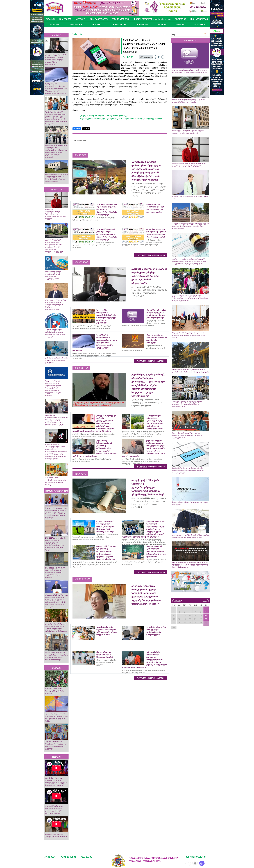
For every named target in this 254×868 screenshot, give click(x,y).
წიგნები (180, 24)
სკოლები (80, 19)
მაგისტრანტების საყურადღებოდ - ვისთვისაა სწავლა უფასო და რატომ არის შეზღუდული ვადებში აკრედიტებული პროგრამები (56, 88)
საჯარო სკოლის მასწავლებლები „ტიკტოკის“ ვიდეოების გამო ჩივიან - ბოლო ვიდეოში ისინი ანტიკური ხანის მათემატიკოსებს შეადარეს (189, 261)
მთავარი (51, 19)
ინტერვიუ (97, 24)
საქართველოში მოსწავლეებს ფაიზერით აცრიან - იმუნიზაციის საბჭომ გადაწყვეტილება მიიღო (121, 118)
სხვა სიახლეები (199, 19)
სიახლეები (65, 19)
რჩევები (162, 24)
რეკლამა (86, 856)
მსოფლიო (180, 19)
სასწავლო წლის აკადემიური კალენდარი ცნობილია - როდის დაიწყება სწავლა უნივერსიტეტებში (187, 404)
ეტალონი (54, 24)
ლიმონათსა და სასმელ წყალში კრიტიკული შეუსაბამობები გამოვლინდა (56, 360)
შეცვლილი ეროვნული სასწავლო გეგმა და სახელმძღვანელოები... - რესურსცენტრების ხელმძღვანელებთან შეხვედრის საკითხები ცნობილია (54, 388)
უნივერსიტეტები (121, 19)
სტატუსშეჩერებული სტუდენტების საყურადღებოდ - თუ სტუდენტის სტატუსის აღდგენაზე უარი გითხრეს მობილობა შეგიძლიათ (190, 564)
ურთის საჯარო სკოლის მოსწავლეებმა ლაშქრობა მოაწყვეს (54, 691)
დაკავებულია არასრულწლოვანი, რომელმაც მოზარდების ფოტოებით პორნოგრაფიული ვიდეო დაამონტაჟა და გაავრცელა (56, 419)
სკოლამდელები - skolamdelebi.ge (152, 19)
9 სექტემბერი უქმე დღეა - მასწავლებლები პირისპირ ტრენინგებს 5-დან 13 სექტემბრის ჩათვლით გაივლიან (188, 470)
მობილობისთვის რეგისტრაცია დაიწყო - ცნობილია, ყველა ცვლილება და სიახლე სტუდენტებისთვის (187, 435)
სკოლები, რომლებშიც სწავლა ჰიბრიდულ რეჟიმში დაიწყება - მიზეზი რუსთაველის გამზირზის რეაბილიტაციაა (190, 226)
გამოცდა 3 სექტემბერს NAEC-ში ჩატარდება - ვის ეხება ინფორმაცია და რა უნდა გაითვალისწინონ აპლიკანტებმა (56, 59)
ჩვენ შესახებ (68, 856)
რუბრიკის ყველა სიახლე (151, 255)
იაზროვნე (142, 24)
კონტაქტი (50, 856)
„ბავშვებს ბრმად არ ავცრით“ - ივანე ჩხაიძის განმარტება (104, 116)
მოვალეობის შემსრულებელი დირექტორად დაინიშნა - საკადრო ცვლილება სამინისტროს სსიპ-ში (188, 335)
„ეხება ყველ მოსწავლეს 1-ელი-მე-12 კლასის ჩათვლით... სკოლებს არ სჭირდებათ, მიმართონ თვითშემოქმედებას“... (56, 304)
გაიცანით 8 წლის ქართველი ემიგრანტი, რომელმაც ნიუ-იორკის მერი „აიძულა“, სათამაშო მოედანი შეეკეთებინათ (190, 298)
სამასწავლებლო (98, 19)
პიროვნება (76, 24)
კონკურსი (199, 24)
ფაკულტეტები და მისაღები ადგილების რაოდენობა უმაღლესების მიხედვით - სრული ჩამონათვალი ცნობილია (55, 572)
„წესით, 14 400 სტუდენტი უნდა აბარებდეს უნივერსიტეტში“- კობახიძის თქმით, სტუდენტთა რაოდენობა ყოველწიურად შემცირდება (56, 513)
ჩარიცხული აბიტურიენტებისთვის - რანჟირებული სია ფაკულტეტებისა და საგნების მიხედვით (55, 214)
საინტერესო (119, 24)
